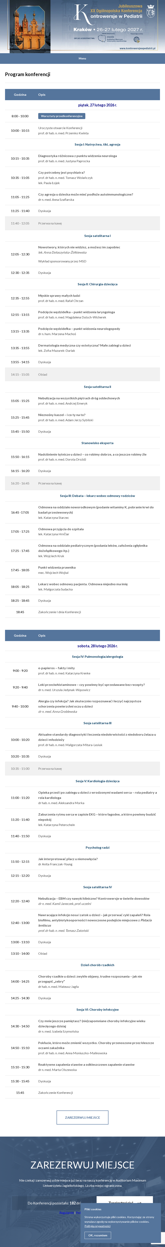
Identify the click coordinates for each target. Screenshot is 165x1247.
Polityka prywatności (97, 1226)
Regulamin (66, 1212)
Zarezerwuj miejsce (82, 1117)
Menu (82, 58)
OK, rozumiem (97, 1235)
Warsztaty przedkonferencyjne (61, 116)
